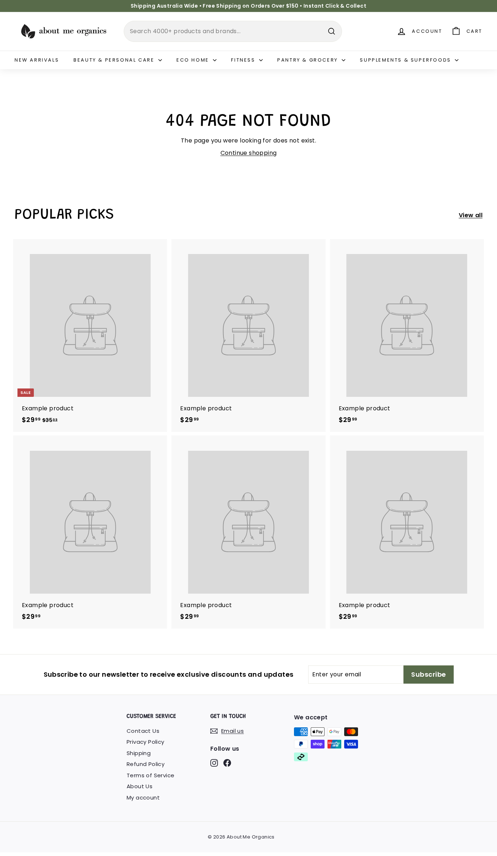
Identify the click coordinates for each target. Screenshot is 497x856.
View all (470, 215)
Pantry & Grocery (308, 59)
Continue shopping (248, 153)
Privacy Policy (145, 742)
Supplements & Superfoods (406, 59)
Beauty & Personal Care (114, 59)
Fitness (244, 59)
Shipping (139, 753)
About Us (139, 786)
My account (143, 797)
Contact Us (143, 731)
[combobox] (233, 31)
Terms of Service (150, 775)
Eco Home (193, 59)
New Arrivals (37, 59)
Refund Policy (145, 764)
